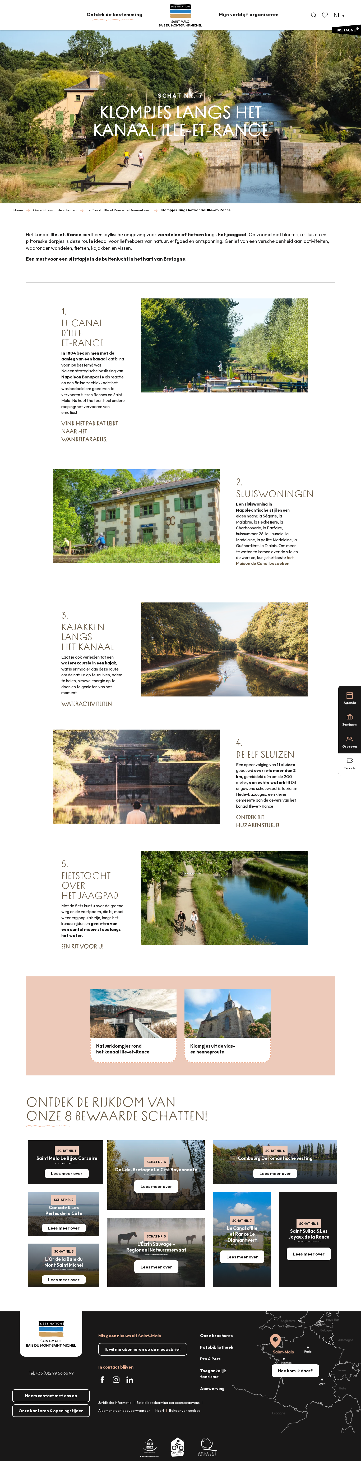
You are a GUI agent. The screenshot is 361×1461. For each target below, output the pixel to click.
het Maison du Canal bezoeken (265, 560)
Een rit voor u (81, 946)
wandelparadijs (83, 439)
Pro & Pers (210, 1358)
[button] (314, 15)
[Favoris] (325, 15)
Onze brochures (216, 1335)
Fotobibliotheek (216, 1347)
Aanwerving (212, 1388)
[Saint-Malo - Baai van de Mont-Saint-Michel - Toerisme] (180, 15)
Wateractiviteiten (86, 704)
